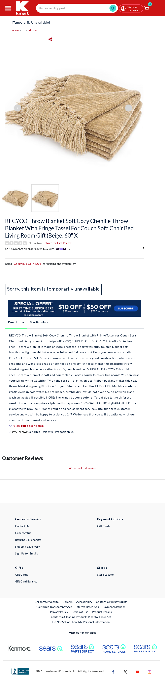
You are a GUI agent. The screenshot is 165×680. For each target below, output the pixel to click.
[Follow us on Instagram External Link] (149, 671)
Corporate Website (47, 601)
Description (16, 322)
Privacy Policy (59, 612)
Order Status (23, 533)
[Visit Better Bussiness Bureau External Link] (20, 671)
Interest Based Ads (87, 606)
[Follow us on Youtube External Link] (137, 671)
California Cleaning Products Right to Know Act (81, 617)
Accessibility (84, 601)
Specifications (39, 322)
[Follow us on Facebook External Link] (113, 671)
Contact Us (22, 526)
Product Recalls (102, 612)
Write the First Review (58, 243)
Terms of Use (80, 612)
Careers (68, 601)
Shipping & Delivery (27, 546)
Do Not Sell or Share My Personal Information (81, 622)
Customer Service (28, 519)
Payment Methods (114, 606)
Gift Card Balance (26, 581)
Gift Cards (103, 526)
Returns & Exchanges (28, 539)
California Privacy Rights (111, 601)
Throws (33, 30)
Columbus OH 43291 (27, 263)
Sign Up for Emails (26, 553)
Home (15, 30)
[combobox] (77, 8)
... (24, 30)
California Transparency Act (54, 606)
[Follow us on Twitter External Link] (125, 671)
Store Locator (105, 574)
